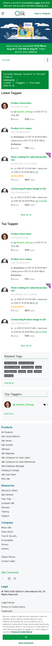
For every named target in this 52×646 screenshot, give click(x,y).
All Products (7, 432)
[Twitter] (3, 579)
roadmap (9, 376)
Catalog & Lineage (10, 470)
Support (5, 516)
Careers (5, 548)
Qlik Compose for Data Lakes (15, 457)
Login (37, 2)
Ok (26, 637)
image (38, 367)
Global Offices (8, 557)
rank (30, 371)
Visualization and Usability (24, 163)
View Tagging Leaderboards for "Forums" (26, 393)
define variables (12, 367)
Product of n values (21, 128)
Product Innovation (21, 103)
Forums (25, 30)
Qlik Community (10, 572)
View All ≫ (26, 214)
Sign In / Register (43, 13)
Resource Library (9, 490)
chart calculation (26, 363)
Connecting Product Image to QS (28, 188)
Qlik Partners (7, 494)
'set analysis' (10, 363)
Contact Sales (8, 561)
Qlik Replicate (7, 453)
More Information (26, 643)
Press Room (7, 531)
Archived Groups (19, 106)
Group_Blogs (27, 367)
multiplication (10, 371)
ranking (38, 371)
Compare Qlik (7, 503)
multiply (22, 371)
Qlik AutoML (7, 445)
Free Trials (6, 499)
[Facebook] (15, 579)
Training (5, 511)
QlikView (5, 449)
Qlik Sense (6, 440)
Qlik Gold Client (8, 474)
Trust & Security (9, 536)
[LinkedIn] (9, 579)
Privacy (5, 544)
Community (9, 80)
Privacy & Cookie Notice (13, 606)
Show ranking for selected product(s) (29, 158)
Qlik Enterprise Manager (12, 466)
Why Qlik (5, 478)
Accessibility (7, 540)
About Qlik (6, 527)
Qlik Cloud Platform (10, 436)
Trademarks (7, 611)
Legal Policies (8, 602)
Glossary (5, 507)
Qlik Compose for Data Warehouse (18, 462)
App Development (20, 132)
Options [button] (47, 60)
